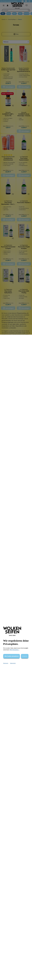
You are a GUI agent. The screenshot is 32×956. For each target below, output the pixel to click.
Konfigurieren (24, 656)
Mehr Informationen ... (14, 649)
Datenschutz (13, 663)
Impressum (5, 663)
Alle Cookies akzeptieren (11, 656)
